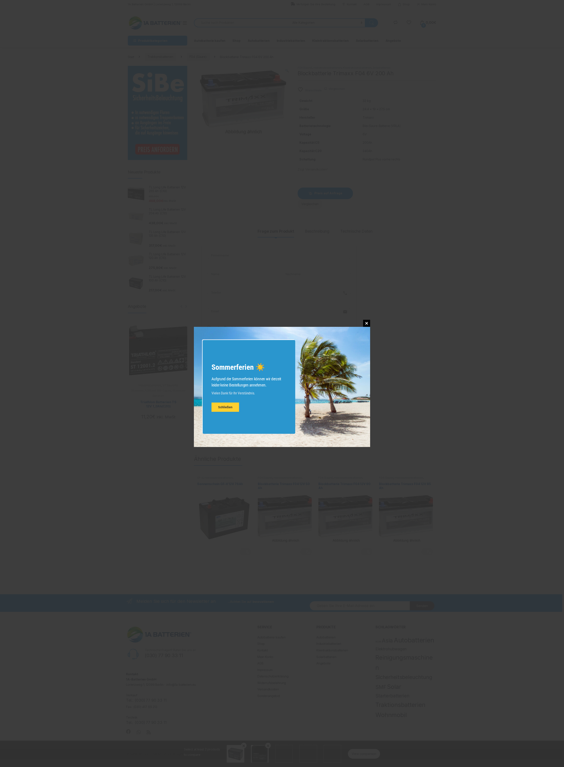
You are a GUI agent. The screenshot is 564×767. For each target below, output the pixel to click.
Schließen (225, 407)
